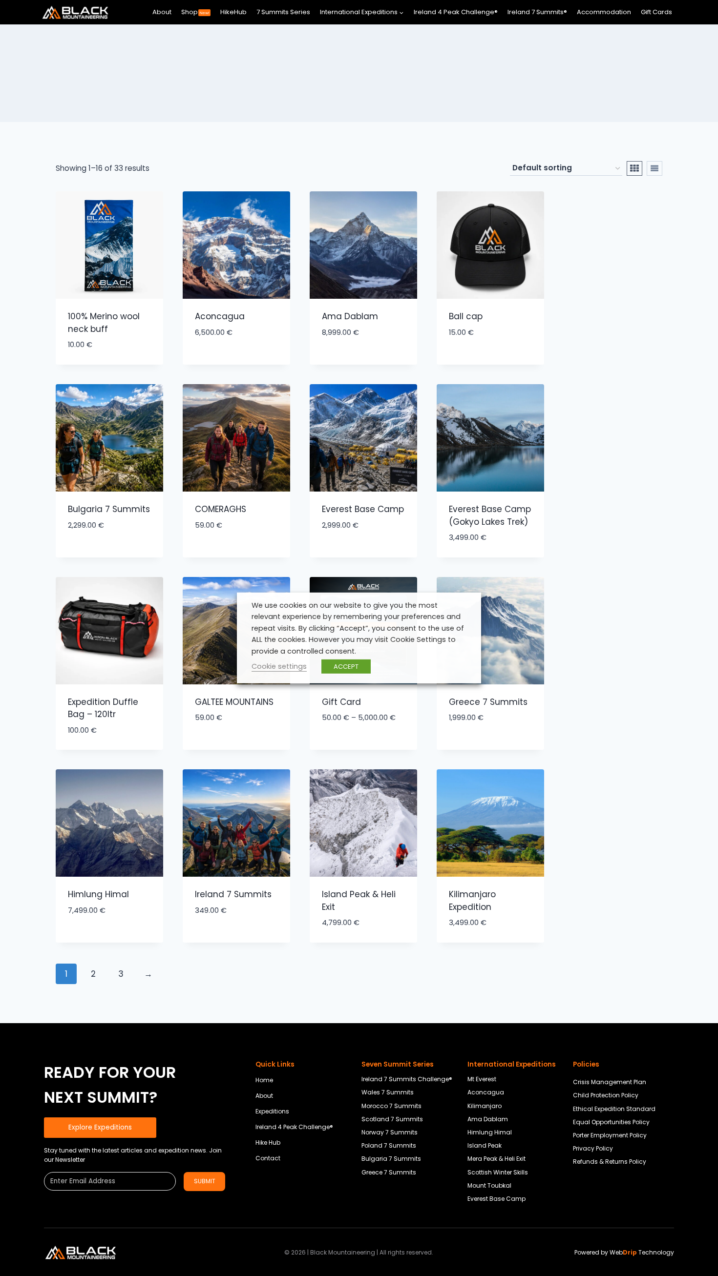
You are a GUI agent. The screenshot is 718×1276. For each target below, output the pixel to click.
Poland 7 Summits (388, 1145)
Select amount (353, 747)
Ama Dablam (350, 316)
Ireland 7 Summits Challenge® (406, 1079)
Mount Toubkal (489, 1185)
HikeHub (233, 12)
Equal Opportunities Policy (611, 1122)
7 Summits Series (283, 12)
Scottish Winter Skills (497, 1172)
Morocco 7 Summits (391, 1106)
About (161, 12)
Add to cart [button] (220, 361)
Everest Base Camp (363, 509)
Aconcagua (220, 316)
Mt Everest (481, 1079)
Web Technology (642, 1252)
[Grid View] (634, 168)
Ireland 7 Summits (233, 894)
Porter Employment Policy (610, 1135)
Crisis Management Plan (609, 1082)
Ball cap (466, 316)
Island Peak (484, 1145)
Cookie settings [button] (279, 666)
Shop (195, 12)
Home (264, 1080)
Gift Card (341, 702)
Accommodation (604, 12)
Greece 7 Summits (488, 702)
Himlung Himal (98, 894)
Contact (267, 1158)
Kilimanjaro (484, 1106)
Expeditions (272, 1111)
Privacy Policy (593, 1148)
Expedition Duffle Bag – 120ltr (103, 708)
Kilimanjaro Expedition (472, 900)
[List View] (654, 168)
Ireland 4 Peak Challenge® (456, 12)
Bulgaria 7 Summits (109, 509)
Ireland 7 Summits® (537, 12)
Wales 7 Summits (387, 1092)
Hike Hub (267, 1142)
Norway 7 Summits (389, 1132)
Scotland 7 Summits (392, 1119)
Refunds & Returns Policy (609, 1161)
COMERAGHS (220, 509)
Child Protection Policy (605, 1095)
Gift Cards (656, 12)
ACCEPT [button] (346, 666)
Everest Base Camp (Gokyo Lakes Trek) (490, 515)
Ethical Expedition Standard (614, 1109)
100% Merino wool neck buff (104, 322)
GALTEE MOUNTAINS (234, 702)
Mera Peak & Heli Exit (496, 1158)
